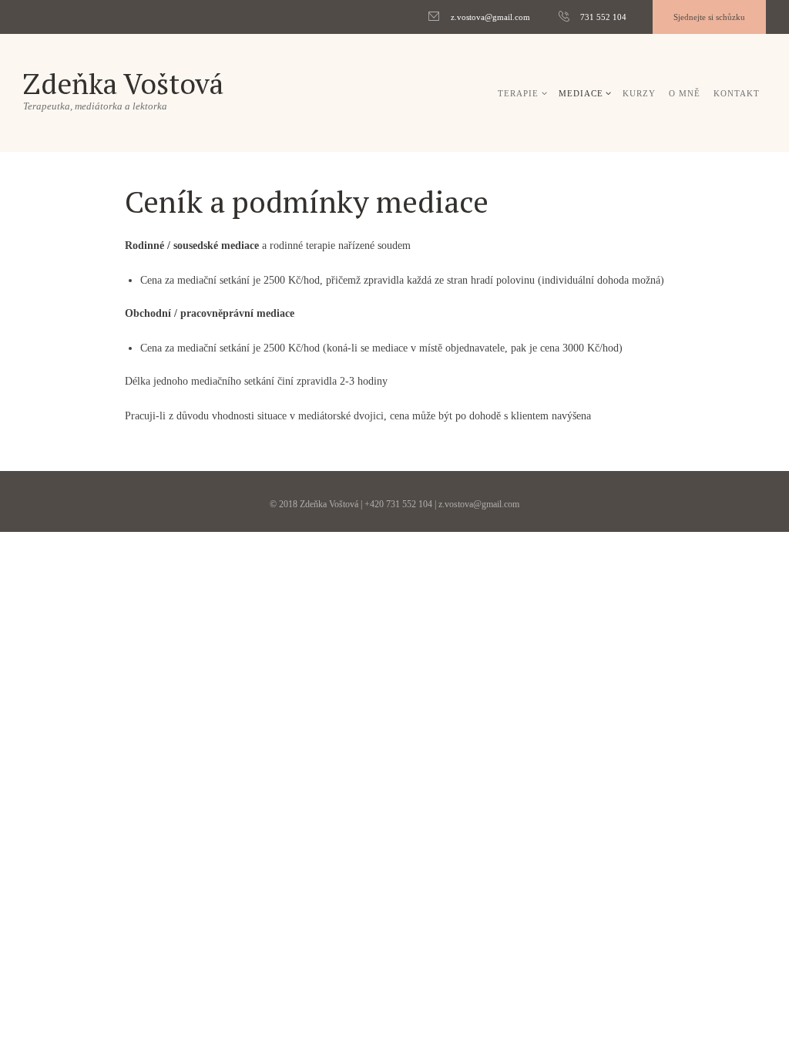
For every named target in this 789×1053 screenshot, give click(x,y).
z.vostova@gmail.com (490, 17)
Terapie (518, 93)
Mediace (581, 93)
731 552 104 (603, 17)
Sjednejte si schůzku (709, 17)
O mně (684, 93)
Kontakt (736, 93)
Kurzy (639, 93)
